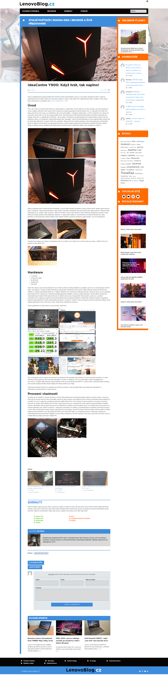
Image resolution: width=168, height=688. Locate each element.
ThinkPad (127, 173)
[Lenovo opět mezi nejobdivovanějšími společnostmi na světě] (133, 265)
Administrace (52, 663)
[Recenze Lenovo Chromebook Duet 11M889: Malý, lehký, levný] (41, 627)
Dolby (138, 144)
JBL (128, 152)
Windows (133, 178)
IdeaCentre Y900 (41, 553)
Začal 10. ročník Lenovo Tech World (131, 229)
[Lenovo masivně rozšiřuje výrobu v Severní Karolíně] (133, 37)
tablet (123, 170)
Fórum (84, 11)
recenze (136, 164)
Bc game (129, 65)
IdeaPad (132, 150)
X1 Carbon (135, 180)
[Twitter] (140, 671)
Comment (38, 587)
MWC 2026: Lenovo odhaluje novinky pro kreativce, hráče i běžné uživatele (68, 641)
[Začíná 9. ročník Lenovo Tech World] (133, 290)
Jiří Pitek (32, 90)
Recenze (51, 11)
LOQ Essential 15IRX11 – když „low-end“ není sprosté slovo (96, 640)
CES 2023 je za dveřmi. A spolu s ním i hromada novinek (132, 325)
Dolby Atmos (125, 147)
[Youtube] (145, 671)
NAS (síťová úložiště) (127, 160)
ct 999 (128, 106)
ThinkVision (139, 173)
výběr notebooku (125, 178)
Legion (124, 155)
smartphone (133, 167)
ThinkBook (130, 170)
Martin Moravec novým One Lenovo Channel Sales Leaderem (131, 253)
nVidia (123, 164)
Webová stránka (90, 579)
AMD (134, 141)
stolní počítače (40, 20)
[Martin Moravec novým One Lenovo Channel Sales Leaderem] (133, 241)
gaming (140, 147)
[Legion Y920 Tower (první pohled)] (95, 478)
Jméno (37, 579)
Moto (128, 158)
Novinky (51, 661)
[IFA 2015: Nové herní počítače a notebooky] (67, 478)
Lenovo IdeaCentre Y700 (59, 101)
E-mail (62, 579)
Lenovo (131, 155)
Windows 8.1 (140, 178)
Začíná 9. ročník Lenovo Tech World (131, 302)
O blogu (93, 661)
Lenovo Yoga (140, 155)
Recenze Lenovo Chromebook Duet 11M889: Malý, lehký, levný (40, 640)
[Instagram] (142, 671)
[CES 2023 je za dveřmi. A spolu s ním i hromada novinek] (133, 313)
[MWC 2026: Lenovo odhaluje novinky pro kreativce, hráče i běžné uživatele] (69, 627)
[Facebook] (147, 671)
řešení (123, 183)
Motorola (135, 158)
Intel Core (123, 152)
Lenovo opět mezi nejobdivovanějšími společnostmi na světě (132, 278)
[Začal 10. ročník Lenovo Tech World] (133, 218)
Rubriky (68, 11)
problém (128, 164)
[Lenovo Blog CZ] (37, 4)
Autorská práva (114, 661)
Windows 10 (126, 181)
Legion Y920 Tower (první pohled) (93, 486)
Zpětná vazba (28, 663)
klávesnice (138, 152)
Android (125, 144)
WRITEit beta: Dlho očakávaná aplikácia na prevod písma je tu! (135, 82)
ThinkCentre (138, 169)
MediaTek (123, 158)
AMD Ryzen (140, 141)
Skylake (123, 167)
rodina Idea (61, 20)
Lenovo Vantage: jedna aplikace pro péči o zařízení (135, 109)
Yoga (141, 181)
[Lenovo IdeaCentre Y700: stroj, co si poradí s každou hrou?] (40, 478)
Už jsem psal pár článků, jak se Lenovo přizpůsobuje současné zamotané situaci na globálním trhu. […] (132, 50)
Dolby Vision (132, 147)
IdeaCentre (124, 150)
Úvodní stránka (30, 11)
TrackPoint (124, 176)
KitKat (132, 152)
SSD (142, 167)
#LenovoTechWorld (126, 141)
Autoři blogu (72, 661)
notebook (137, 161)
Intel (139, 150)
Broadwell (133, 144)
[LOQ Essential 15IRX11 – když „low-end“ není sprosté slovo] (97, 627)
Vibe (130, 176)
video (134, 176)
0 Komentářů (36, 563)
